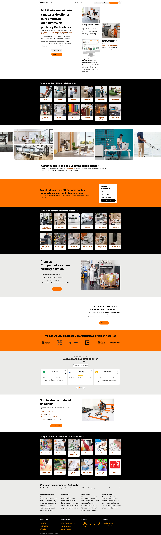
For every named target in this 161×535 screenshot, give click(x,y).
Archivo (43, 411)
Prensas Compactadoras (46, 227)
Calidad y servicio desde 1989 (68, 523)
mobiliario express (70, 168)
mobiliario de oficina (48, 32)
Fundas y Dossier (73, 473)
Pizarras (59, 117)
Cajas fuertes (115, 117)
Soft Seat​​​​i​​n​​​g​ (115, 99)
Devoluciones (43, 529)
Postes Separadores (46, 118)
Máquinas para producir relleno (46, 247)
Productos (42, 522)
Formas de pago (44, 526)
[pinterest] (98, 523)
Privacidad (63, 528)
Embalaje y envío (46, 472)
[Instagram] (86, 523)
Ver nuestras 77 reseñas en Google (81, 365)
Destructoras (60, 227)
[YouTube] (83, 523)
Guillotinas (73, 227)
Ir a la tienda (56, 54)
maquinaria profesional (61, 32)
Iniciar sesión (105, 3)
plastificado (54, 417)
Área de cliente (43, 523)
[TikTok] (94, 523)
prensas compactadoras (112, 43)
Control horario (115, 246)
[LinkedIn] (86, 526)
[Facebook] (90, 523)
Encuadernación (45, 417)
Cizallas (87, 227)
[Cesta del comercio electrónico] (119, 3)
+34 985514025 (108, 525)
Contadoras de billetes (101, 247)
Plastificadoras (115, 227)
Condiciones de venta (66, 526)
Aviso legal (63, 525)
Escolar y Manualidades (101, 473)
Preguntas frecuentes (66, 529)
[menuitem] (54, 3)
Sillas (45, 99)
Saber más (57, 289)
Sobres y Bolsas (87, 472)
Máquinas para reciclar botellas (59, 247)
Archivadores (101, 99)
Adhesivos (60, 472)
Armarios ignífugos (101, 118)
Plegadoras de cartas (87, 247)
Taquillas (73, 117)
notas (48, 414)
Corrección (115, 453)
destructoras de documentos (110, 45)
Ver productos (56, 426)
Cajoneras (87, 99)
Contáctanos (114, 2)
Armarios (73, 99)
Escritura (43, 414)
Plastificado (59, 453)
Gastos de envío (44, 528)
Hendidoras (73, 246)
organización (49, 411)
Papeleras (87, 117)
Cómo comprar (43, 525)
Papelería (43, 419)
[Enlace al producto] (46, 92)
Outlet (115, 472)
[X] (83, 526)
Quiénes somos (64, 522)
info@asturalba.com (109, 523)
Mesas (60, 99)
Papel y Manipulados (73, 453)
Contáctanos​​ (108, 200)
